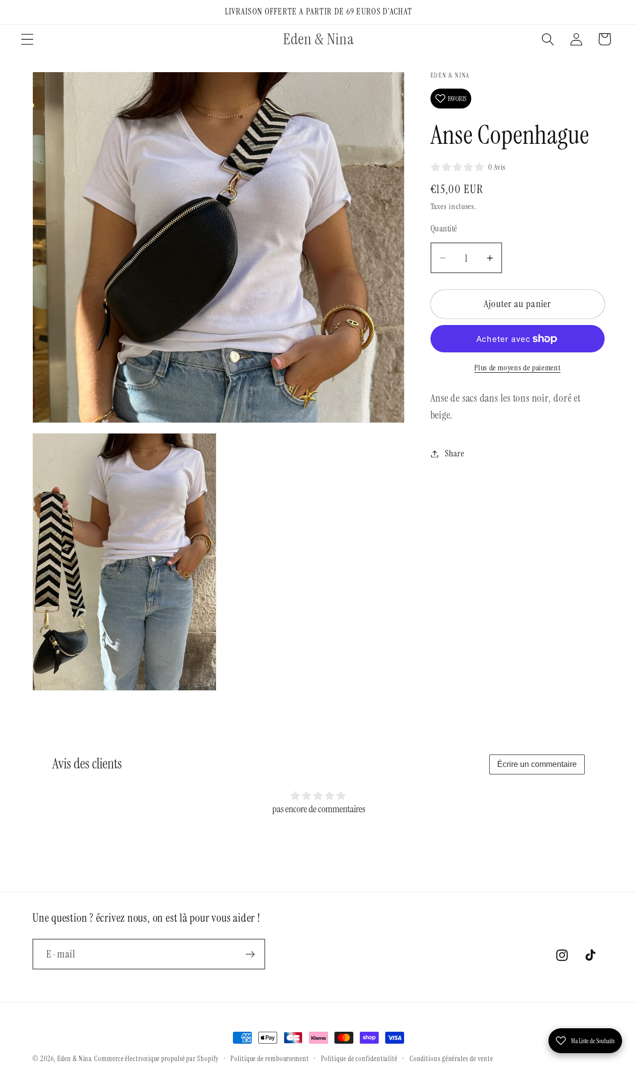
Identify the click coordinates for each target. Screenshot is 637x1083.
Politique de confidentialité (359, 1058)
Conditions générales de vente (451, 1058)
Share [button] (454, 453)
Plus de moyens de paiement (517, 368)
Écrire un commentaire (537, 764)
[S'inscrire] (250, 954)
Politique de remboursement (269, 1058)
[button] (27, 39)
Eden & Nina (74, 1058)
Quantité (443, 228)
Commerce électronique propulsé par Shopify (156, 1058)
